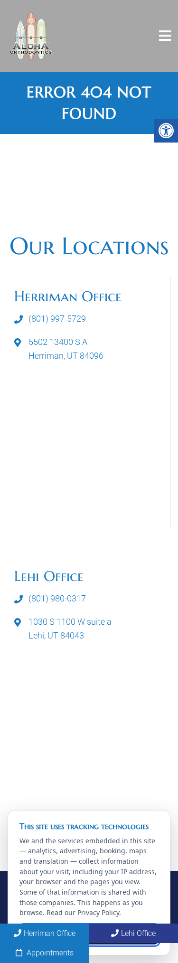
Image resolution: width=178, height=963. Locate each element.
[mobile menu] (165, 36)
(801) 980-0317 (57, 598)
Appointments (49, 952)
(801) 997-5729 (57, 319)
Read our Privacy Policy (83, 912)
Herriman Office (49, 933)
